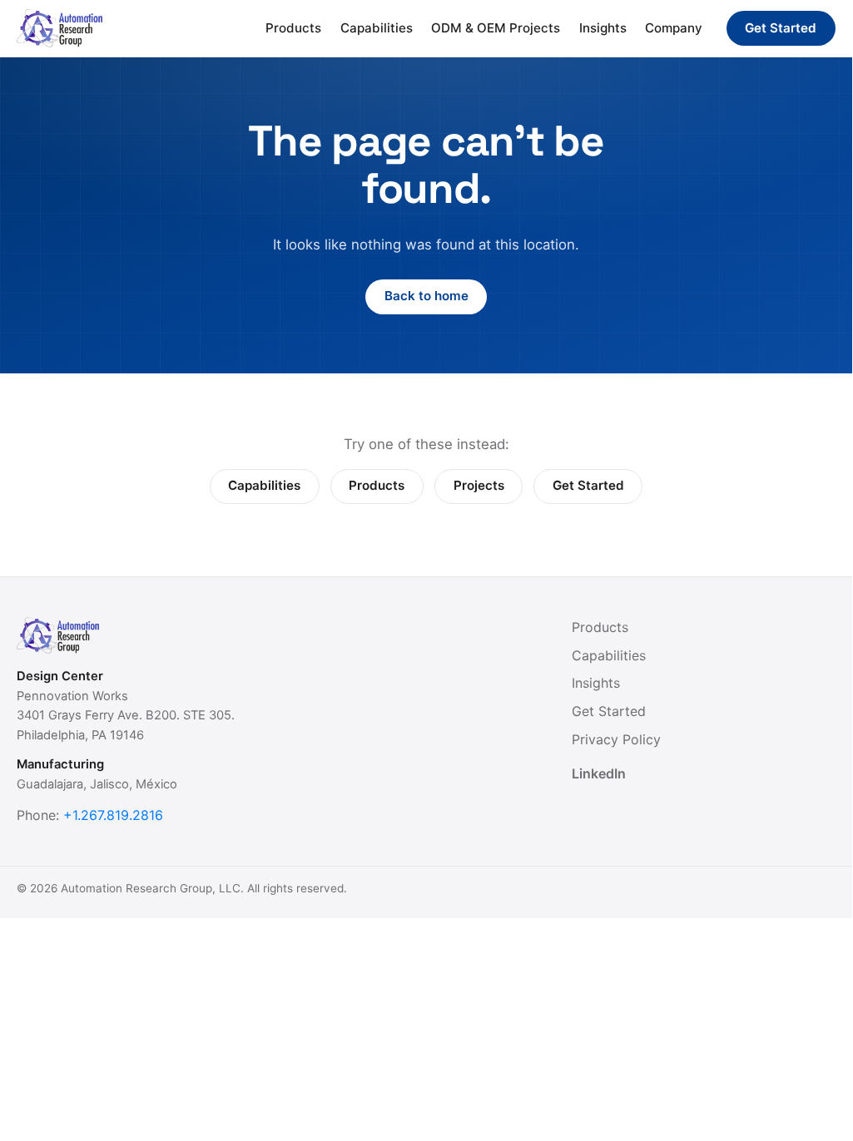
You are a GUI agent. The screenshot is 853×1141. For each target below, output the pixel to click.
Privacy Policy (616, 739)
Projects (479, 485)
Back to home (426, 296)
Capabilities (376, 28)
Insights (603, 28)
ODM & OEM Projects (495, 28)
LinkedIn (599, 773)
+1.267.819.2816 (113, 815)
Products (293, 28)
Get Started (780, 28)
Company (673, 28)
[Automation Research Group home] (59, 28)
